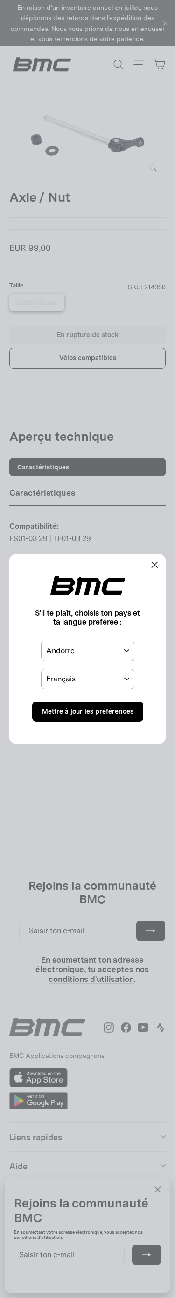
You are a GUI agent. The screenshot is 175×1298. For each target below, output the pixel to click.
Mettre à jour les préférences (87, 711)
